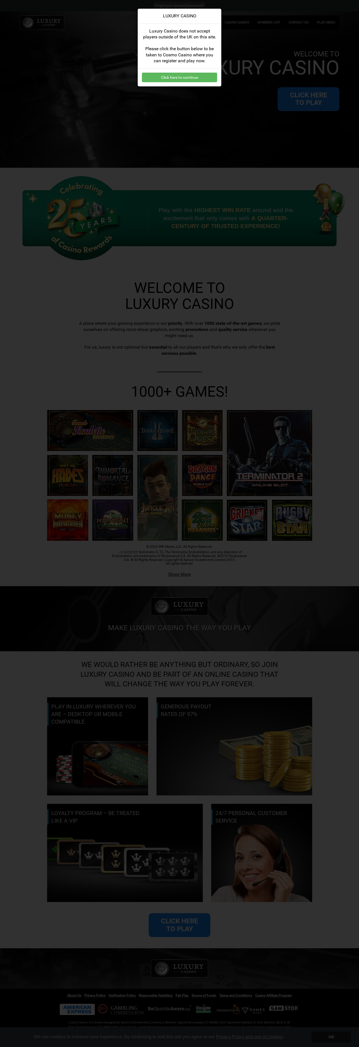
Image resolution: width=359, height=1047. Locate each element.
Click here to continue (179, 77)
